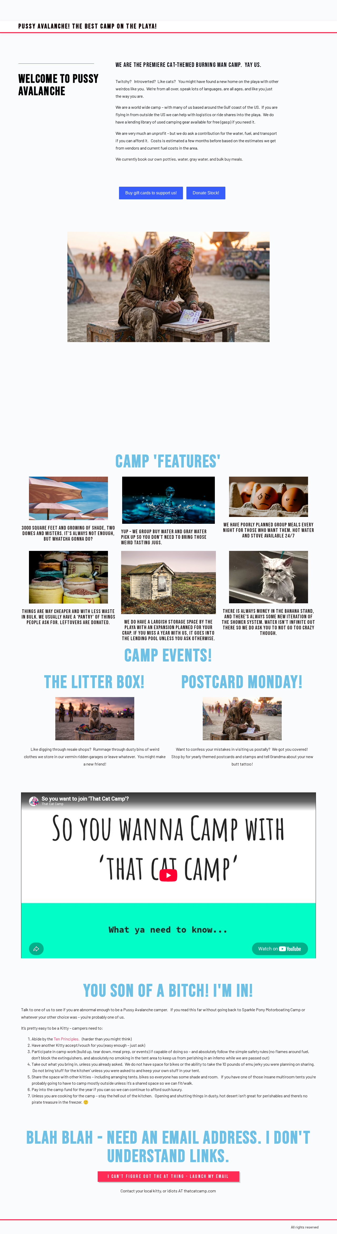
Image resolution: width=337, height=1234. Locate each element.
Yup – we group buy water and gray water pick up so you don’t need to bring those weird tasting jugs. (164, 537)
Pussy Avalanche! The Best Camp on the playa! (87, 26)
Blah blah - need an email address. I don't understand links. (168, 1147)
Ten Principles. (67, 1038)
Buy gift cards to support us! (151, 193)
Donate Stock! (206, 193)
